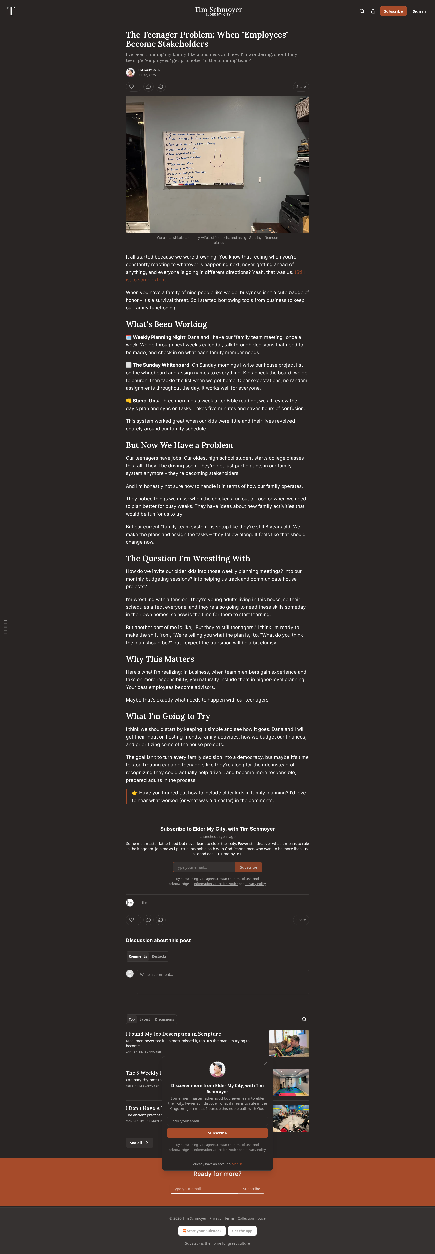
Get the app (242, 1230)
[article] (217, 1045)
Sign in (419, 11)
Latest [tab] (145, 1019)
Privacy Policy (255, 1149)
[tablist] (147, 956)
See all (136, 1142)
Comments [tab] (138, 956)
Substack (192, 1243)
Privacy (215, 1218)
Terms (229, 1218)
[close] (266, 1063)
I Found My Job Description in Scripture (173, 1034)
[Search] (362, 11)
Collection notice (252, 1218)
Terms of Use (241, 1144)
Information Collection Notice (216, 1149)
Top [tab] (132, 1019)
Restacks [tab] (159, 956)
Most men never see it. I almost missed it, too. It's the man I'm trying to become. (188, 1043)
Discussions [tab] (164, 1019)
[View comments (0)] (148, 87)
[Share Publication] (373, 11)
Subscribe (393, 11)
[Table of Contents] (5, 627)
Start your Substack (204, 1230)
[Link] (119, 324)
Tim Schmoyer (149, 70)
